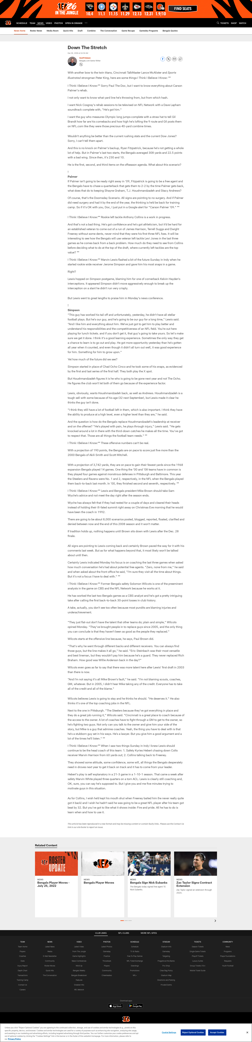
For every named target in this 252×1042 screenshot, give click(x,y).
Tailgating (166, 956)
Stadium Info (166, 947)
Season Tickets (198, 947)
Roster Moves (49, 966)
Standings (135, 966)
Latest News (50, 947)
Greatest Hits (79, 985)
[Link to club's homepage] (8, 22)
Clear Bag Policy (166, 970)
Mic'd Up (79, 966)
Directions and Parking (166, 980)
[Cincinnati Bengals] (126, 1019)
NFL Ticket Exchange (135, 961)
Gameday (107, 951)
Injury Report (23, 966)
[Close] (247, 1032)
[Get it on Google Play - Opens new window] (135, 1007)
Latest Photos (106, 947)
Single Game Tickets (198, 951)
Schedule (134, 947)
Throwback (107, 961)
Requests (227, 961)
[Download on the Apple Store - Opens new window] (115, 1006)
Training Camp (22, 980)
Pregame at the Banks (166, 961)
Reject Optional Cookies (193, 1032)
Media (50, 951)
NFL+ (135, 975)
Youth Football (227, 966)
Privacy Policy (14, 1039)
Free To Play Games (134, 956)
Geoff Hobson (85, 58)
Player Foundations (227, 956)
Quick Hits (50, 970)
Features (79, 980)
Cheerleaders (107, 975)
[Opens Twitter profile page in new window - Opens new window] (81, 64)
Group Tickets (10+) (197, 966)
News (228, 947)
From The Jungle (79, 951)
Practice (107, 956)
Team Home (22, 947)
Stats (23, 961)
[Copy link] (180, 59)
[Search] (218, 23)
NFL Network (79, 990)
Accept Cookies (217, 1032)
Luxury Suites (197, 961)
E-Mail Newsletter (50, 956)
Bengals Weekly (79, 970)
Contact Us (22, 985)
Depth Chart (22, 970)
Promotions (134, 970)
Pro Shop (166, 966)
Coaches (22, 956)
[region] (126, 1032)
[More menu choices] (86, 23)
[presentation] (216, 921)
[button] (122, 921)
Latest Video (79, 947)
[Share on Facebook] (162, 60)
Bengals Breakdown (79, 975)
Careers (23, 990)
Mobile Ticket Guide (197, 970)
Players (22, 951)
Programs (228, 951)
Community (50, 961)
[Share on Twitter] (168, 60)
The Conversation (50, 975)
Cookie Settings (169, 1032)
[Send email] (174, 60)
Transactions (23, 975)
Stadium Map (166, 975)
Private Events (166, 985)
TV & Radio (134, 951)
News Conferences (79, 961)
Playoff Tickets (197, 956)
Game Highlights (79, 956)
